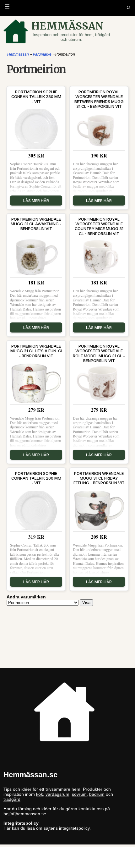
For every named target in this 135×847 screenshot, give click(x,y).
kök (39, 794)
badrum (97, 794)
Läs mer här (36, 200)
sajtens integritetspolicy (66, 828)
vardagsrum (57, 794)
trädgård (11, 799)
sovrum (79, 794)
